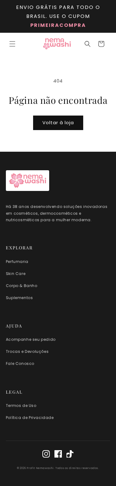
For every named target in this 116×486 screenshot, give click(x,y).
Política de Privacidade (30, 417)
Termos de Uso (21, 405)
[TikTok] (70, 455)
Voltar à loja (58, 122)
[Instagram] (46, 455)
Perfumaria (17, 261)
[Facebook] (58, 455)
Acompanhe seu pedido (31, 339)
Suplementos (19, 297)
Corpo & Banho (21, 285)
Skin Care (15, 273)
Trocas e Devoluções (27, 351)
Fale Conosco (20, 363)
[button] (12, 44)
